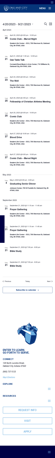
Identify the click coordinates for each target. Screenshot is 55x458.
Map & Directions (9, 377)
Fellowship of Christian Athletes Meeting (30, 101)
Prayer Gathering (18, 209)
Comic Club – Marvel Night (23, 38)
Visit (27, 420)
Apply (27, 431)
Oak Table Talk (17, 59)
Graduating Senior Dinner (23, 183)
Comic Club (16, 116)
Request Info (27, 410)
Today (27, 281)
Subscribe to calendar (26, 290)
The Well (14, 80)
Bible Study (16, 251)
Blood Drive (16, 137)
